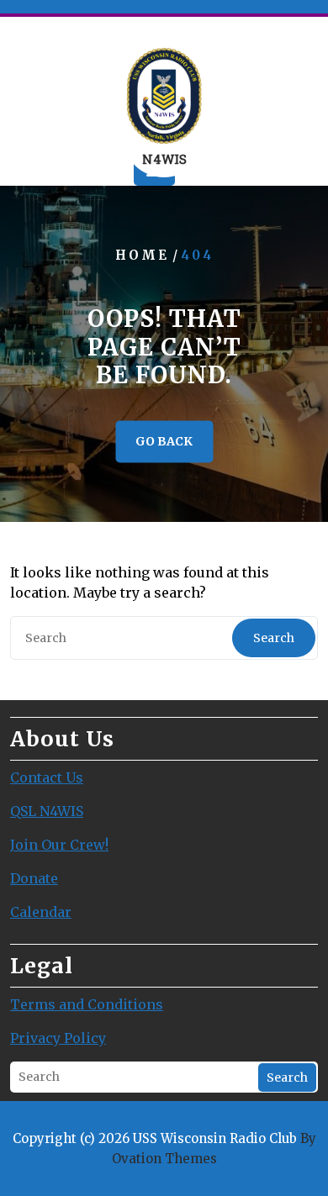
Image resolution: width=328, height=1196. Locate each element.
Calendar (40, 912)
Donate (34, 878)
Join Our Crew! (59, 844)
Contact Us (46, 777)
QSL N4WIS (46, 811)
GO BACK (164, 441)
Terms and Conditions (86, 1004)
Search (273, 637)
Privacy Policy (58, 1038)
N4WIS (164, 158)
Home (142, 256)
